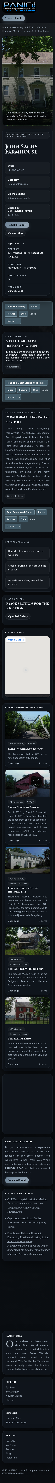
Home (5, 27)
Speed (32, 314)
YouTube (11, 1445)
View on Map (15, 233)
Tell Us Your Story (16, 1422)
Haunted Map (13, 1418)
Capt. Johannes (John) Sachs (24, 1218)
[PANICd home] (19, 7)
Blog (8, 1453)
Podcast (10, 1449)
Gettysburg (17, 27)
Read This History (16, 306)
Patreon (10, 1440)
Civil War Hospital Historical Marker (27, 1199)
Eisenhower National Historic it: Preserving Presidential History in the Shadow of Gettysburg (28, 1237)
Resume (11, 314)
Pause (34, 306)
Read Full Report (17, 224)
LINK (17, 367)
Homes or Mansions (12, 31)
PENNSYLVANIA (35, 27)
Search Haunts (13, 18)
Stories (9, 1400)
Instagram (11, 1457)
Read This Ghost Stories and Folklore (26, 383)
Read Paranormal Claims (19, 512)
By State (10, 1387)
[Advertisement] (27, 1104)
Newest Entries (14, 1395)
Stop (23, 314)
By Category (13, 1391)
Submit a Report (17, 1180)
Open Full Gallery (18, 616)
